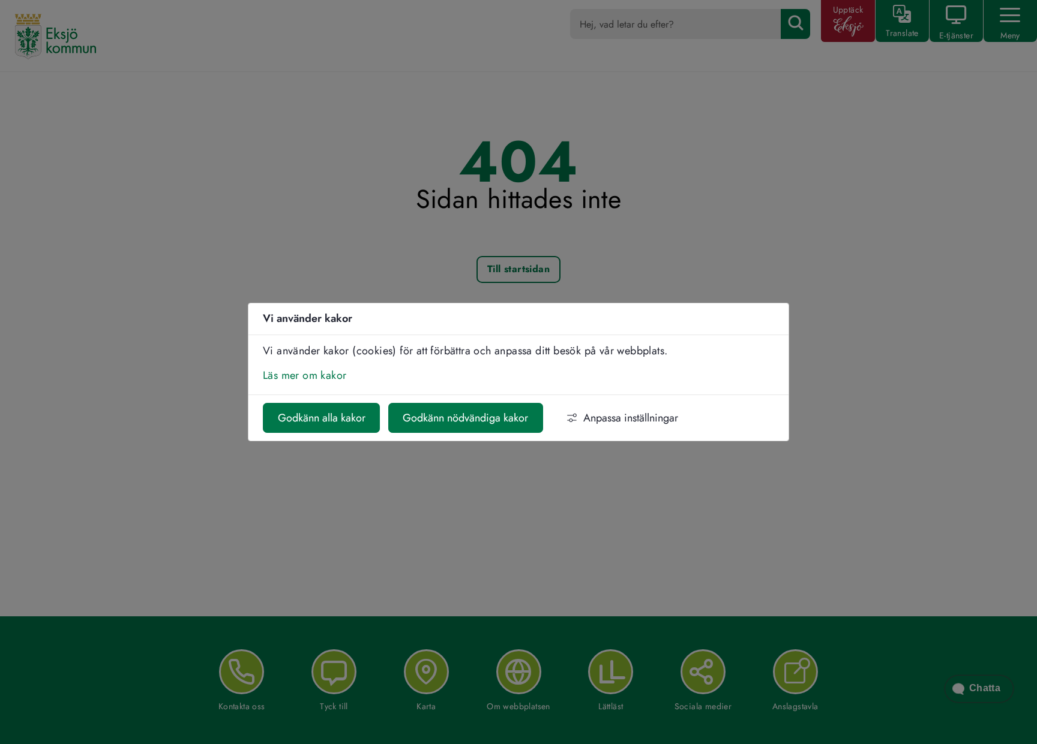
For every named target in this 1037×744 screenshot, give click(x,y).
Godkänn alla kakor (321, 418)
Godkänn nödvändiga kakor (465, 418)
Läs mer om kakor (304, 375)
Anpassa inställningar (630, 418)
